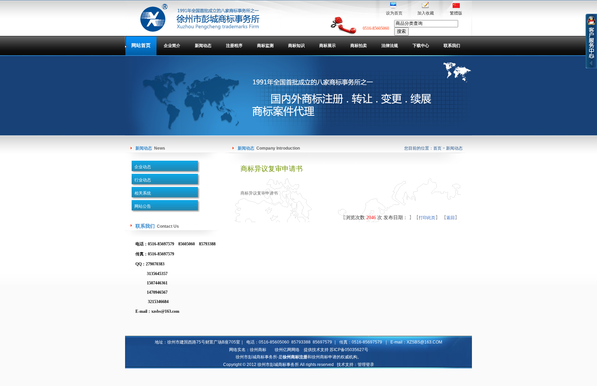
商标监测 (265, 45)
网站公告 (142, 206)
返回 (450, 217)
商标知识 (296, 45)
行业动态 (142, 180)
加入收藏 (425, 13)
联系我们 (452, 45)
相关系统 (142, 193)
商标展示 (327, 45)
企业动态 (142, 166)
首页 (437, 148)
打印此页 (427, 217)
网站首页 (141, 45)
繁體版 (456, 13)
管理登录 (366, 364)
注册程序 (234, 45)
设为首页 (394, 13)
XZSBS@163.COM (424, 342)
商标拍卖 (358, 45)
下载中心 (421, 45)
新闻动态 (203, 45)
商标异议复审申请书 (259, 193)
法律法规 (389, 45)
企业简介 (172, 45)
